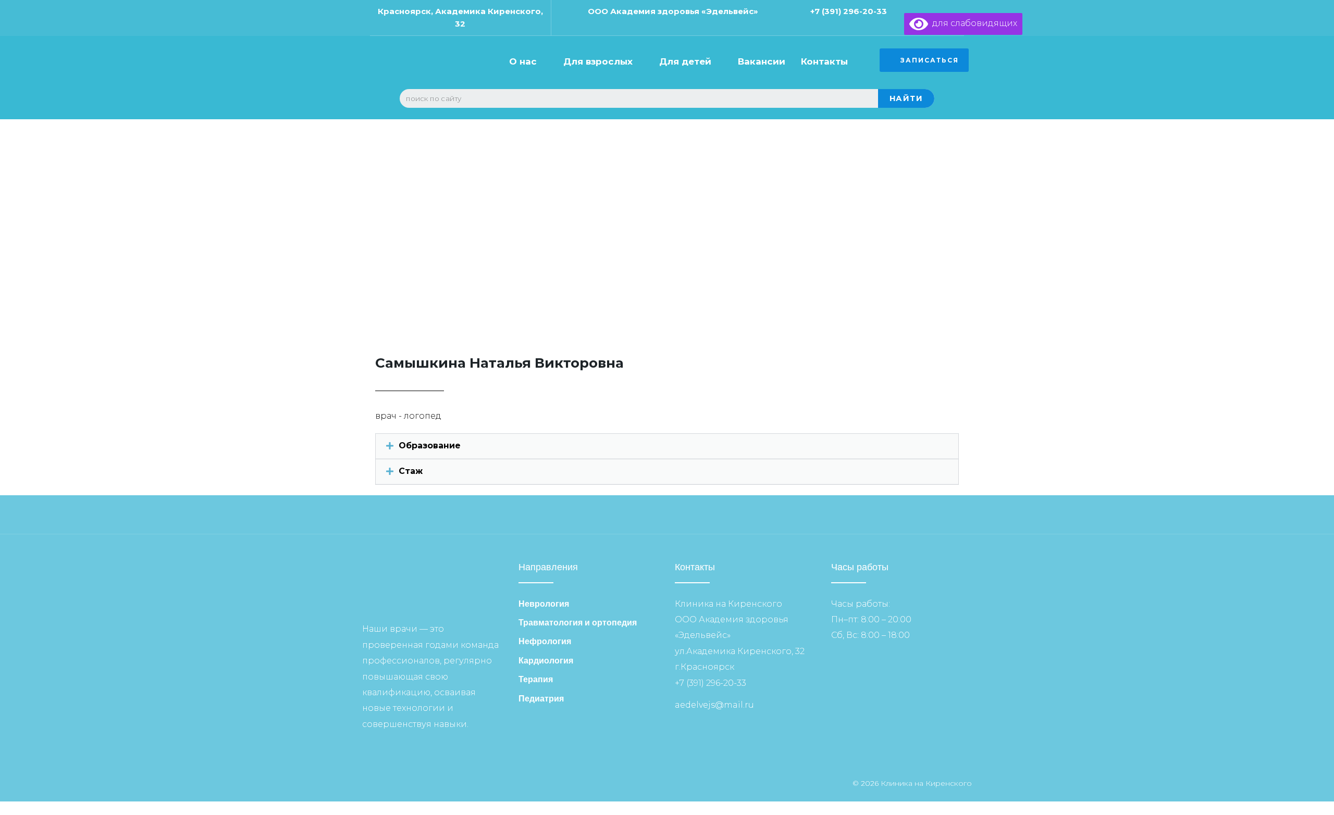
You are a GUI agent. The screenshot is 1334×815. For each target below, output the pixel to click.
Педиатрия (541, 698)
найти (906, 98)
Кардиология (545, 660)
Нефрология (544, 641)
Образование (430, 445)
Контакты (824, 61)
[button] (667, 446)
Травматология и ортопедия (577, 622)
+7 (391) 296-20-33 (848, 11)
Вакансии (761, 61)
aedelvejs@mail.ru (714, 705)
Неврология (543, 603)
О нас (523, 61)
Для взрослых (598, 61)
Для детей (685, 61)
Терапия (535, 679)
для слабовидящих (972, 23)
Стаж (411, 471)
